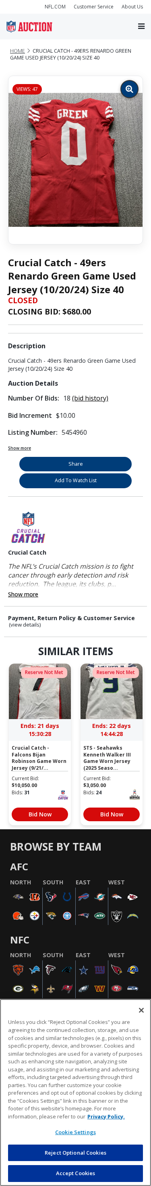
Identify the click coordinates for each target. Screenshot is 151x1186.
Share (75, 463)
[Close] (141, 1010)
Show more (19, 448)
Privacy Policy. (106, 1116)
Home (17, 50)
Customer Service (94, 6)
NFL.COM (55, 6)
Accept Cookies (75, 1173)
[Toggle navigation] (141, 26)
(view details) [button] (25, 624)
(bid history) (90, 398)
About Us (132, 6)
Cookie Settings (75, 1132)
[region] (75, 1092)
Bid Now (40, 814)
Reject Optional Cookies (75, 1152)
